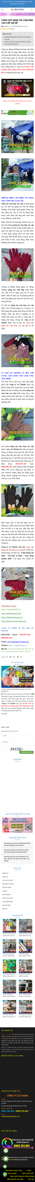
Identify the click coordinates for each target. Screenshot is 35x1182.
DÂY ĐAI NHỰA (6, 894)
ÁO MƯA (4, 891)
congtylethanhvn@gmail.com (18, 642)
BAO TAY (4, 909)
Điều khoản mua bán (15, 1179)
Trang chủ (4, 14)
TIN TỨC (11, 14)
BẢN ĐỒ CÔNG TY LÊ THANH (12, 1056)
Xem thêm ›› (4, 714)
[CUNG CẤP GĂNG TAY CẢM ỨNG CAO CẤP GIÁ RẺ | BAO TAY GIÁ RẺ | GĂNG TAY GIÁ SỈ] (17, 112)
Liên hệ (31, 1179)
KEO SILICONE (6, 905)
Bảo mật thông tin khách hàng (22, 1176)
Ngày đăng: (6, 26)
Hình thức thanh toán (14, 1170)
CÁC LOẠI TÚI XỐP (7, 880)
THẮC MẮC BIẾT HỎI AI (17, 838)
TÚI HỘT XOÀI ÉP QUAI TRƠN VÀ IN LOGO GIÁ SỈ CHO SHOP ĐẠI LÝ (16, 690)
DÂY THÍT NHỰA (6, 887)
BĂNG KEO (5, 873)
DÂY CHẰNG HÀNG (7, 901)
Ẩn (10, 34)
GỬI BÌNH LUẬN (26, 752)
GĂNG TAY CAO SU (7, 898)
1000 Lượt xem (23, 26)
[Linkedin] (14, 657)
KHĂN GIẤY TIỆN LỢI (8, 884)
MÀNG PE (5, 877)
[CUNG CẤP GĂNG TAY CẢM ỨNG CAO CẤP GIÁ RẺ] (17, 9)
